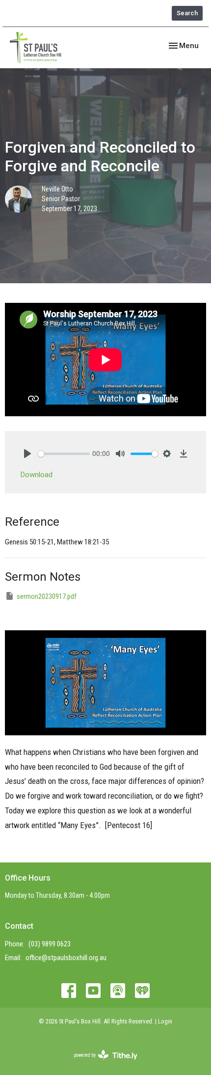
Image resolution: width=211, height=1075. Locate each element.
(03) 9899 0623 (49, 944)
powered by (100, 1063)
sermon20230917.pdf (47, 596)
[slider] (64, 453)
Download (37, 474)
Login (165, 1021)
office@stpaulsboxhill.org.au (66, 957)
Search (187, 13)
